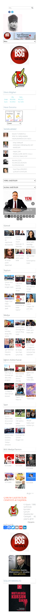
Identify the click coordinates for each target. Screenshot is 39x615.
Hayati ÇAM (17, 151)
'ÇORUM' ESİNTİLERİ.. (20, 172)
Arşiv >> (30, 493)
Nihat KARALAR (18, 143)
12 (21, 219)
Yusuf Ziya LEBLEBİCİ (20, 169)
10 (33, 216)
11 (18, 219)
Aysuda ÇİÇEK (16, 160)
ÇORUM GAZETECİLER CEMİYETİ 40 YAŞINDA (15, 498)
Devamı (31, 522)
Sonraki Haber (33, 203)
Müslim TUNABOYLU (19, 134)
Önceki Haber (6, 203)
